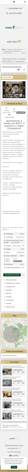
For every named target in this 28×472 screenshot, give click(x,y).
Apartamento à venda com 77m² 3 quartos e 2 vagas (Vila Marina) (12, 388)
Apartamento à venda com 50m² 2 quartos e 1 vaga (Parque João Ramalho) (13, 410)
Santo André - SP (17, 49)
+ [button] (3, 319)
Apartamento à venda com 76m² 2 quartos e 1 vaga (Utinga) (12, 377)
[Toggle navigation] (25, 2)
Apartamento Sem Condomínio (12, 51)
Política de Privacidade (15, 463)
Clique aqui (6, 427)
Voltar (24, 53)
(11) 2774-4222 (15, 13)
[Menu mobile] (14, 2)
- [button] (3, 322)
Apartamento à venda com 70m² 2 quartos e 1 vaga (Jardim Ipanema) (12, 399)
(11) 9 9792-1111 (15, 8)
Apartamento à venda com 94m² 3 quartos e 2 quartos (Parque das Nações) (14, 366)
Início (5, 49)
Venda (9, 49)
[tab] (7, 77)
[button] (4, 88)
